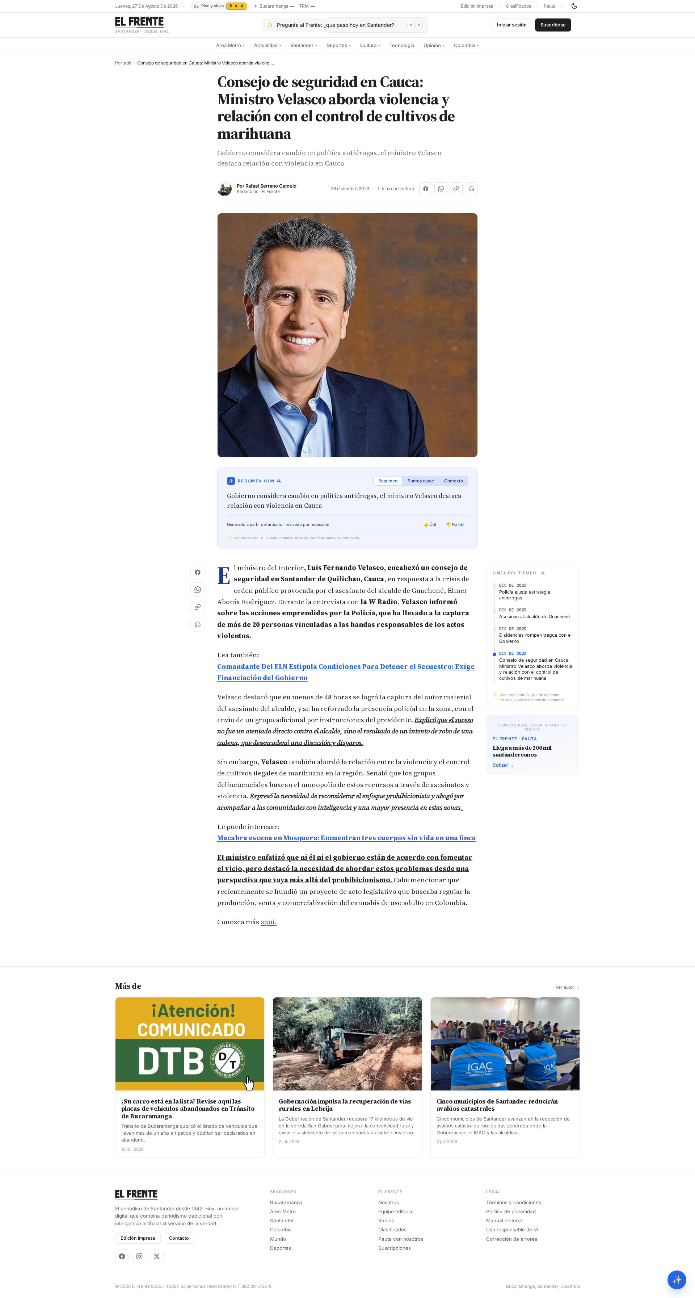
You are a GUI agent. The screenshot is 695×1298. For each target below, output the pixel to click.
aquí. (269, 921)
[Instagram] (139, 1256)
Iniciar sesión (512, 25)
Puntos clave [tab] (421, 480)
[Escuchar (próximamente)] (471, 188)
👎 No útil (455, 524)
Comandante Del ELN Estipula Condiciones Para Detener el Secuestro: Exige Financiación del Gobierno (346, 672)
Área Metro (230, 45)
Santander (304, 45)
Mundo (278, 1239)
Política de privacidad (511, 1211)
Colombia (466, 45)
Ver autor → (568, 987)
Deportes (339, 45)
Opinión (434, 45)
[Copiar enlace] (456, 188)
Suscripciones (394, 1248)
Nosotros (388, 1202)
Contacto (179, 1238)
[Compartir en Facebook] (425, 188)
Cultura (370, 45)
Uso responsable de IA (512, 1229)
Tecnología (401, 45)
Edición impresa (477, 6)
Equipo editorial (395, 1211)
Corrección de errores (511, 1239)
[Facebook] (122, 1256)
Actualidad (267, 45)
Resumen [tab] (387, 480)
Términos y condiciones (513, 1202)
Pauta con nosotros (400, 1239)
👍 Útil (430, 524)
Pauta (550, 6)
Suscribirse (553, 25)
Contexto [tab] (453, 480)
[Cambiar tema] (574, 6)
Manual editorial (504, 1220)
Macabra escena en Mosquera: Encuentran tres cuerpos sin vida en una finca (346, 837)
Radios (386, 1220)
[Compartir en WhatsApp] (440, 188)
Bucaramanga (286, 1202)
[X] (157, 1256)
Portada (123, 63)
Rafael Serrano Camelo (270, 186)
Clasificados (518, 6)
